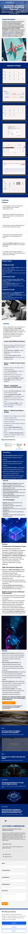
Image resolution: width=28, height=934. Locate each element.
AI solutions (10, 406)
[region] (14, 921)
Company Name (6, 870)
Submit (5, 903)
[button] (25, 2)
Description (5, 890)
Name (4, 863)
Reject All (14, 930)
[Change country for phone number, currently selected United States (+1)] (3, 887)
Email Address (6, 877)
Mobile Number (6, 884)
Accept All (14, 923)
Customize (14, 927)
